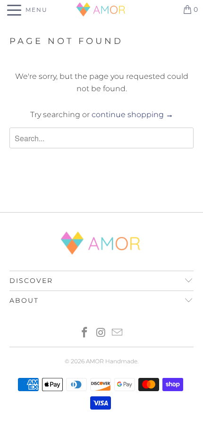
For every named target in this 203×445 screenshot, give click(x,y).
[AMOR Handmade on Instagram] (101, 333)
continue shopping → (132, 114)
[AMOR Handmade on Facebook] (84, 333)
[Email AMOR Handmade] (117, 333)
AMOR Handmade (111, 361)
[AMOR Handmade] (101, 9)
